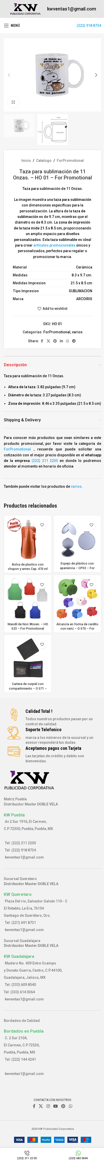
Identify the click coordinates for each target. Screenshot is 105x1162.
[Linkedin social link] (61, 341)
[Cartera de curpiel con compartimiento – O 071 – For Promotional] (28, 658)
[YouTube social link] (55, 1106)
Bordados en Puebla (24, 1031)
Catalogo (43, 160)
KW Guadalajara (19, 956)
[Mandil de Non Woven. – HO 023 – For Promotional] (28, 599)
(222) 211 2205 (45, 461)
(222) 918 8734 (89, 25)
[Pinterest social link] (55, 341)
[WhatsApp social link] (67, 341)
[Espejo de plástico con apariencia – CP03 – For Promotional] (77, 538)
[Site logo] (25, 9)
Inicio (26, 160)
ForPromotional (70, 160)
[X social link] (48, 341)
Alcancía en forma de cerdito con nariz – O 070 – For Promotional (77, 628)
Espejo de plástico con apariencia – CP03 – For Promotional (77, 567)
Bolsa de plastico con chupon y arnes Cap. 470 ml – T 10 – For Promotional (28, 568)
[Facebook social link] (42, 341)
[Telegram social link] (74, 341)
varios (77, 332)
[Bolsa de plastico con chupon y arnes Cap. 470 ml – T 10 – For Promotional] (28, 539)
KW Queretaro (18, 894)
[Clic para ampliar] (13, 102)
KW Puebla (14, 814)
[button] (9, 75)
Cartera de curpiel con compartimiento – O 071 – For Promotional (28, 688)
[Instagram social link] (48, 1106)
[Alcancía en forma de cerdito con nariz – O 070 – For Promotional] (77, 599)
